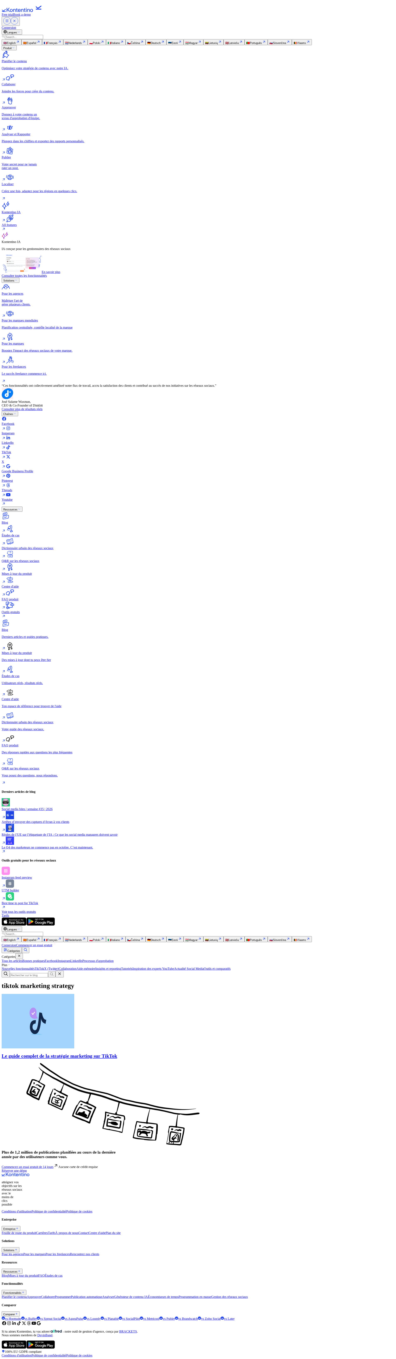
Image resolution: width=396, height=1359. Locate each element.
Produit (7, 48)
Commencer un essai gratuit (34, 945)
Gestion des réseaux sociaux (229, 1297)
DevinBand (44, 1335)
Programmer (63, 1297)
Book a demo (22, 14)
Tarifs (5, 915)
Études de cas (53, 1275)
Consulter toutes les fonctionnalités (24, 275)
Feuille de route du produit (19, 1233)
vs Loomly (94, 1318)
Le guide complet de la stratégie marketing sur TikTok (59, 1056)
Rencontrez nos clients (84, 1254)
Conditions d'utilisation (17, 1211)
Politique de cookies (79, 1211)
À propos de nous (66, 1233)
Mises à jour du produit (23, 1275)
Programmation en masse (195, 1297)
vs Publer (169, 1318)
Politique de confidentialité (49, 1211)
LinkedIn (76, 961)
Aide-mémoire (86, 968)
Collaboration (68, 968)
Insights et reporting (108, 968)
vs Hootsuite (13, 1318)
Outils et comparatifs (217, 968)
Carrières (42, 1233)
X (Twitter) (51, 968)
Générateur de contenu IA (131, 1297)
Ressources (10, 509)
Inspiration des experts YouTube (153, 968)
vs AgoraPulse (74, 1318)
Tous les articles (12, 961)
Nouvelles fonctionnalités (18, 968)
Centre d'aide (97, 1233)
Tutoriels (126, 968)
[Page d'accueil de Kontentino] (23, 11)
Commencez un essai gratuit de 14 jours (27, 1167)
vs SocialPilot (131, 1318)
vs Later (229, 1318)
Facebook (51, 961)
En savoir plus (51, 272)
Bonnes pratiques (33, 961)
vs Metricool (151, 1318)
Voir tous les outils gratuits (19, 911)
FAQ (41, 1275)
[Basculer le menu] (11, 21)
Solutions (8, 280)
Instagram (64, 961)
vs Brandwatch (188, 1318)
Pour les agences (12, 1254)
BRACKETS (128, 1331)
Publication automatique (86, 1297)
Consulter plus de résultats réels (22, 409)
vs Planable (111, 1318)
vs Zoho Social (211, 1318)
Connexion (9, 27)
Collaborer (48, 1297)
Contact (83, 1233)
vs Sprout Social (50, 1318)
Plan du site (113, 1233)
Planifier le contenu (14, 1297)
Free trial (7, 14)
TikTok (39, 968)
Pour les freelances (58, 1254)
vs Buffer (31, 1318)
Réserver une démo (14, 1170)
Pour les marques (34, 1254)
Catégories (13, 950)
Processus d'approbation (98, 961)
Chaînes (8, 414)
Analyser (108, 1297)
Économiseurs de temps (163, 1297)
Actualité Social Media (189, 968)
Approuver (34, 1297)
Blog (5, 1275)
